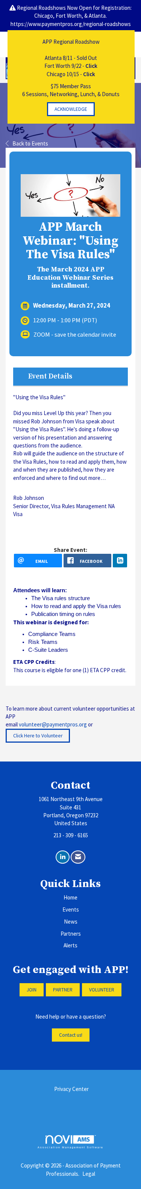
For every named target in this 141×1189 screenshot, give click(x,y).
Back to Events (30, 143)
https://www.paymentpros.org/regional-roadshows (71, 24)
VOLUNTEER (101, 990)
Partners (71, 933)
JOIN (31, 990)
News (70, 921)
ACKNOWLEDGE (71, 109)
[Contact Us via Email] (78, 857)
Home (70, 897)
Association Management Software (71, 1147)
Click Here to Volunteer (37, 735)
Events (70, 909)
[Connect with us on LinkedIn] (63, 857)
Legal (88, 1173)
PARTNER (63, 990)
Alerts (70, 945)
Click (91, 65)
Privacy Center (71, 1088)
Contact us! (70, 1035)
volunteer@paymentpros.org (53, 724)
